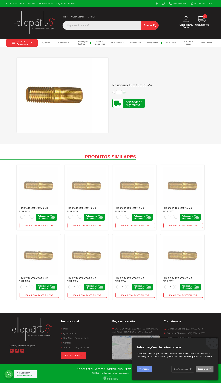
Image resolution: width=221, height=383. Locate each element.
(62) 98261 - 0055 (203, 3)
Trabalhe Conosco (73, 355)
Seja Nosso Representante (40, 3)
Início (65, 17)
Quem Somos (77, 17)
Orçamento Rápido (66, 3)
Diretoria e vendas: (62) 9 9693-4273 (185, 329)
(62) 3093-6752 (180, 3)
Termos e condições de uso (76, 347)
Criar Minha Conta (15, 3)
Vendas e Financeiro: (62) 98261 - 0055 (186, 333)
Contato (91, 17)
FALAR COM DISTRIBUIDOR (39, 225)
